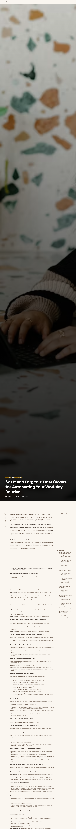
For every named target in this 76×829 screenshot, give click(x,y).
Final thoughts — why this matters (65, 614)
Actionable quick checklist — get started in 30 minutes (65, 612)
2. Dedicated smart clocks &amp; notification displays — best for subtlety (66, 564)
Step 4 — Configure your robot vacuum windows (65, 582)
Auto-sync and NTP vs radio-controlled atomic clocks (66, 599)
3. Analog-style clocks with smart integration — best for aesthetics (66, 568)
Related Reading (64, 617)
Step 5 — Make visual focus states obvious (66, 584)
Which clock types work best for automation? (65, 558)
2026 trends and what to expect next (65, 609)
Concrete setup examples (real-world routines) (64, 587)
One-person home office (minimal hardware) (65, 590)
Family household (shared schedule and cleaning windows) (65, 592)
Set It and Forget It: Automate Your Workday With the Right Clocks (65, 553)
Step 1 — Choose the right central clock (65, 574)
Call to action (63, 615)
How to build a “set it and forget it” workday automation (65, 571)
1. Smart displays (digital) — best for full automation (66, 561)
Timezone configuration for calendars (66, 604)
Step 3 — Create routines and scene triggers (66, 579)
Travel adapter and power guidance (65, 601)
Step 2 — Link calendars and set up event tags (66, 576)
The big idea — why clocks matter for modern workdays (66, 556)
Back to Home (9, 1)
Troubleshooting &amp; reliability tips (64, 607)
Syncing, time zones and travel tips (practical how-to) (65, 596)
